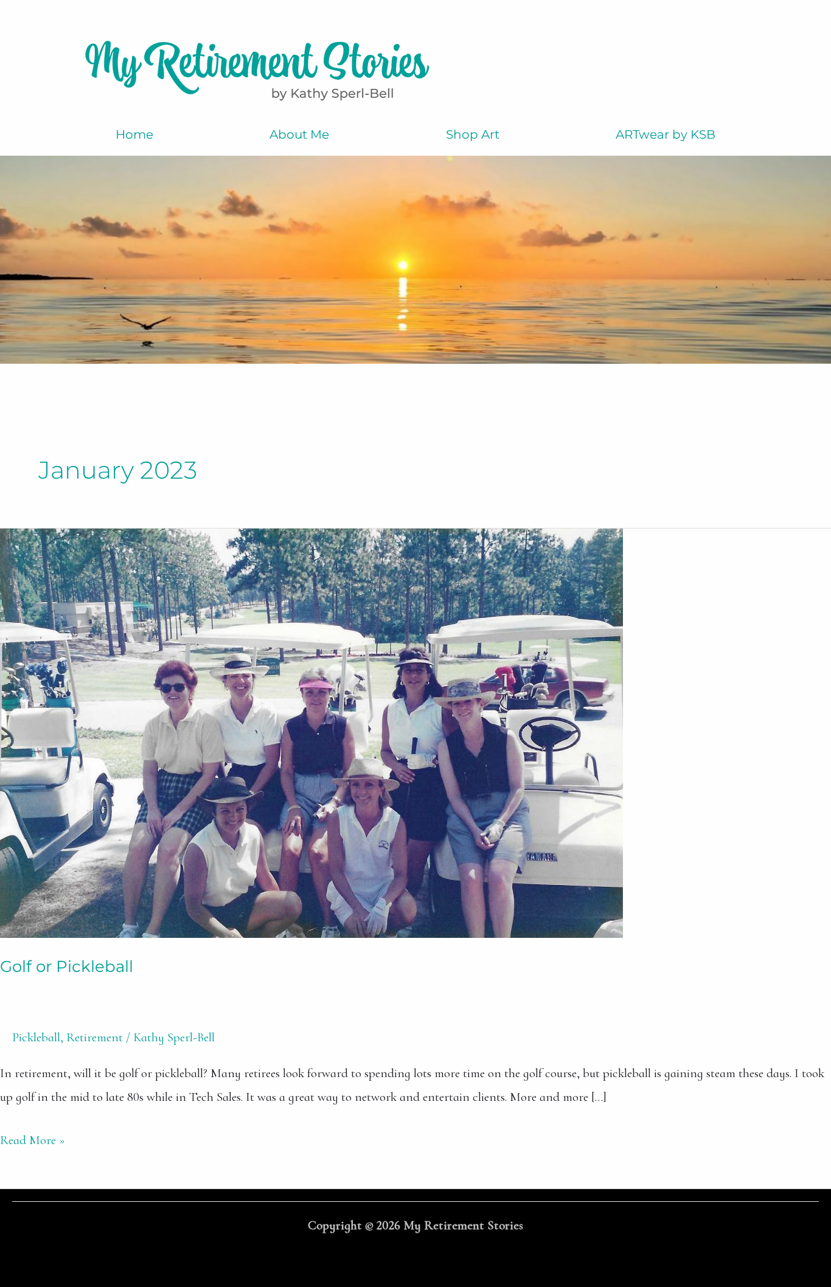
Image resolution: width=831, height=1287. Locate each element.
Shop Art (472, 134)
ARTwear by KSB (665, 134)
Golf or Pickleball (66, 966)
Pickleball (36, 1037)
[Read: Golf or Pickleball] (311, 731)
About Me (299, 134)
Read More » (32, 1138)
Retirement (94, 1037)
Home (134, 134)
